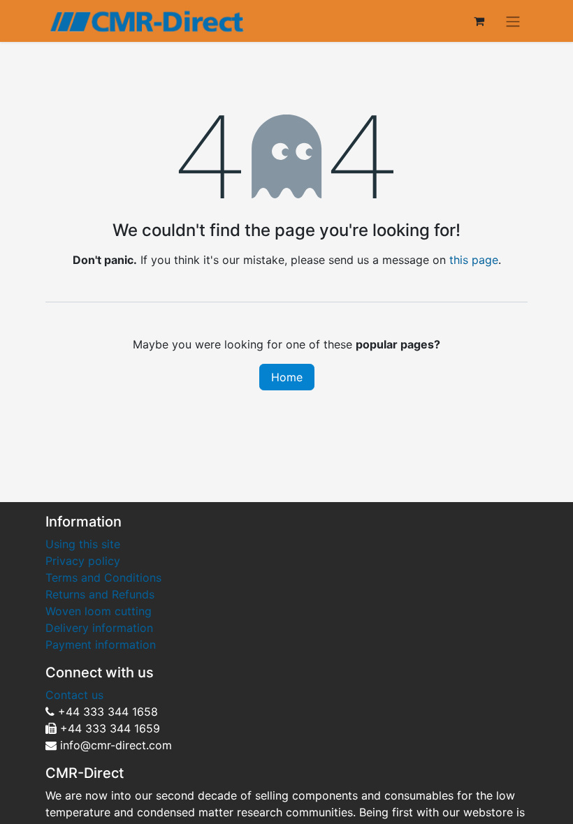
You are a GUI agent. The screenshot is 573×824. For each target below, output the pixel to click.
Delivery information (99, 628)
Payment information (100, 645)
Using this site (82, 544)
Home (287, 377)
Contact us (74, 695)
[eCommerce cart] (479, 21)
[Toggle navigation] (513, 21)
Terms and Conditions (103, 577)
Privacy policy (82, 561)
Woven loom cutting (98, 611)
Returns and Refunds (101, 594)
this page (473, 260)
